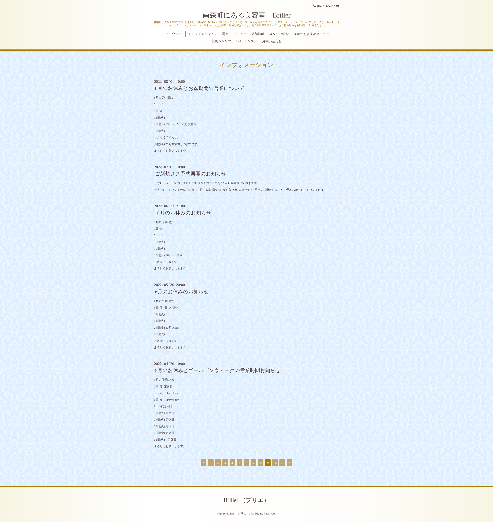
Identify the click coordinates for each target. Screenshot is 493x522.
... (282, 463)
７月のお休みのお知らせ (183, 213)
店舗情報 (257, 34)
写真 (225, 34)
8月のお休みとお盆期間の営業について (200, 88)
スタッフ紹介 (279, 34)
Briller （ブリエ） (246, 500)
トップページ (173, 34)
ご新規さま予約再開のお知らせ (190, 174)
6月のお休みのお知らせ (182, 291)
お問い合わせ (272, 41)
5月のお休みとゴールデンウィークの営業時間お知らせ (218, 370)
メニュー (240, 34)
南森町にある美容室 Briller (247, 15)
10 (275, 463)
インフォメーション (202, 34)
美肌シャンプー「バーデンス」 (234, 41)
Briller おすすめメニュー (312, 34)
